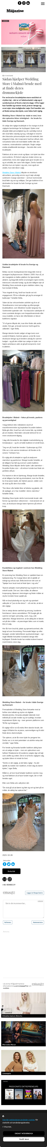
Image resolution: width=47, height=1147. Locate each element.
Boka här (11, 871)
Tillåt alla (24, 1139)
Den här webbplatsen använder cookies (18, 1119)
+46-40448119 (8, 884)
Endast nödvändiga (24, 1133)
